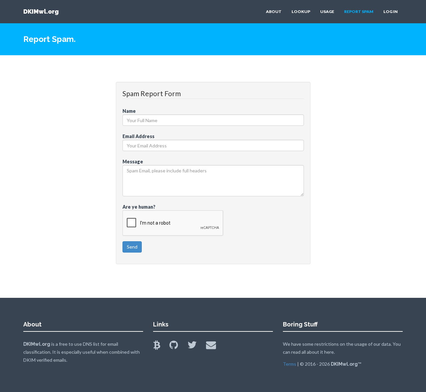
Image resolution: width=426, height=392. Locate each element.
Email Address (138, 136)
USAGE (327, 11)
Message (132, 161)
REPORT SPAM (358, 11)
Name (129, 111)
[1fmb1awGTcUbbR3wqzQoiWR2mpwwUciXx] (160, 346)
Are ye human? (138, 207)
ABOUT (274, 11)
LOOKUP (301, 11)
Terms (289, 364)
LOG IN (390, 11)
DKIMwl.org (41, 11)
